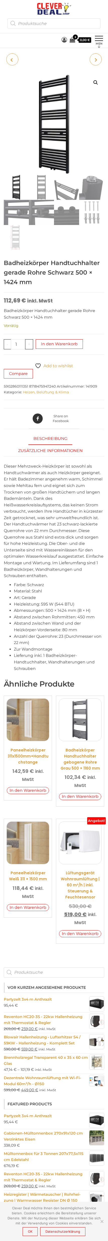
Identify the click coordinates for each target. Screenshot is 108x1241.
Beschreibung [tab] (50, 438)
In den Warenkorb (59, 344)
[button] (95, 82)
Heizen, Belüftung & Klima (46, 392)
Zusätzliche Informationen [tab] (50, 450)
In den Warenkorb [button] (28, 790)
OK (30, 1231)
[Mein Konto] (64, 39)
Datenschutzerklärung (62, 1231)
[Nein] (101, 1221)
